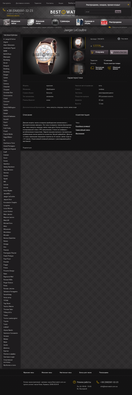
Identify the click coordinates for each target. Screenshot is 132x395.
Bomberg (6, 60)
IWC (4, 182)
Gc (4, 140)
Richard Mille (7, 280)
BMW (5, 51)
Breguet (6, 66)
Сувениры (65, 21)
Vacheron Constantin (10, 333)
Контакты (49, 3)
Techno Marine (8, 306)
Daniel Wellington (9, 107)
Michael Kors (7, 223)
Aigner (5, 42)
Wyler (5, 342)
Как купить (7, 3)
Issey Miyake (7, 190)
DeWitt (5, 110)
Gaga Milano (7, 137)
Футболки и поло (9, 365)
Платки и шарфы (9, 354)
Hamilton (6, 164)
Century (6, 84)
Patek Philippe (8, 256)
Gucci (5, 158)
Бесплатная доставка (100, 68)
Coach (5, 98)
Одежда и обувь (89, 22)
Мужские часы (15, 22)
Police (5, 268)
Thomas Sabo (8, 309)
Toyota (5, 321)
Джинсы (6, 348)
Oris (4, 247)
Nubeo (5, 241)
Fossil (5, 131)
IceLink (5, 184)
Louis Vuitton (8, 211)
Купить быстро (120, 52)
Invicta (5, 187)
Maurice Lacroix (8, 217)
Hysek (5, 179)
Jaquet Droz (7, 199)
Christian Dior (8, 92)
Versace (6, 336)
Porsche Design (8, 271)
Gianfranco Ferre (9, 143)
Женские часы (40, 22)
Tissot (5, 315)
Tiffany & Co (7, 312)
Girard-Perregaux (9, 146)
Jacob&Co (6, 193)
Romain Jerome (8, 288)
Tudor (5, 324)
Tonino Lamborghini (10, 318)
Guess (5, 161)
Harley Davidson (9, 167)
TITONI (5, 300)
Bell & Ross (7, 54)
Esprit (5, 122)
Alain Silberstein (9, 45)
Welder (5, 339)
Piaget (5, 265)
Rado (5, 274)
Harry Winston (8, 170)
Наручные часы (35, 27)
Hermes (6, 173)
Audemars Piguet (9, 48)
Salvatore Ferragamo (10, 291)
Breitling (6, 69)
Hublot (5, 176)
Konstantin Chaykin (10, 202)
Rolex (5, 285)
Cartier (5, 78)
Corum (5, 104)
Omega (5, 244)
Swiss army (7, 297)
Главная (25, 27)
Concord (6, 101)
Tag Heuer (6, 303)
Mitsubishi (7, 229)
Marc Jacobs (7, 214)
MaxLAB (6, 220)
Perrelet (6, 262)
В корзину (100, 52)
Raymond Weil (8, 277)
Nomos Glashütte (9, 238)
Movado (6, 235)
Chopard (6, 89)
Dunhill (5, 119)
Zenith (5, 345)
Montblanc (7, 232)
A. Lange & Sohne (9, 39)
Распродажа (115, 22)
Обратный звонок (13, 15)
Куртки (6, 351)
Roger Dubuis (8, 282)
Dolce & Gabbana (9, 116)
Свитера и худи (8, 357)
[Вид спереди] (46, 55)
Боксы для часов (85, 372)
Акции (61, 3)
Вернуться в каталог (119, 27)
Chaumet (6, 86)
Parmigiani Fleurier (9, 253)
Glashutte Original (9, 149)
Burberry (6, 72)
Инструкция (80, 133)
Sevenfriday (7, 294)
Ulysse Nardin (8, 330)
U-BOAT (6, 327)
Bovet (5, 63)
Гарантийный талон (83, 130)
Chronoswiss (7, 95)
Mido (5, 226)
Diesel (5, 113)
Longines (6, 205)
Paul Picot (7, 259)
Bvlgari (5, 75)
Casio (5, 81)
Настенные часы (66, 372)
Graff (5, 152)
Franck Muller (8, 134)
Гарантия (38, 3)
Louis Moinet (7, 208)
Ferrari (5, 125)
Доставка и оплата (22, 3)
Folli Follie (7, 128)
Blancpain (6, 57)
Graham (6, 155)
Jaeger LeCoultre (9, 196)
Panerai (6, 250)
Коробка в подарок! (83, 126)
